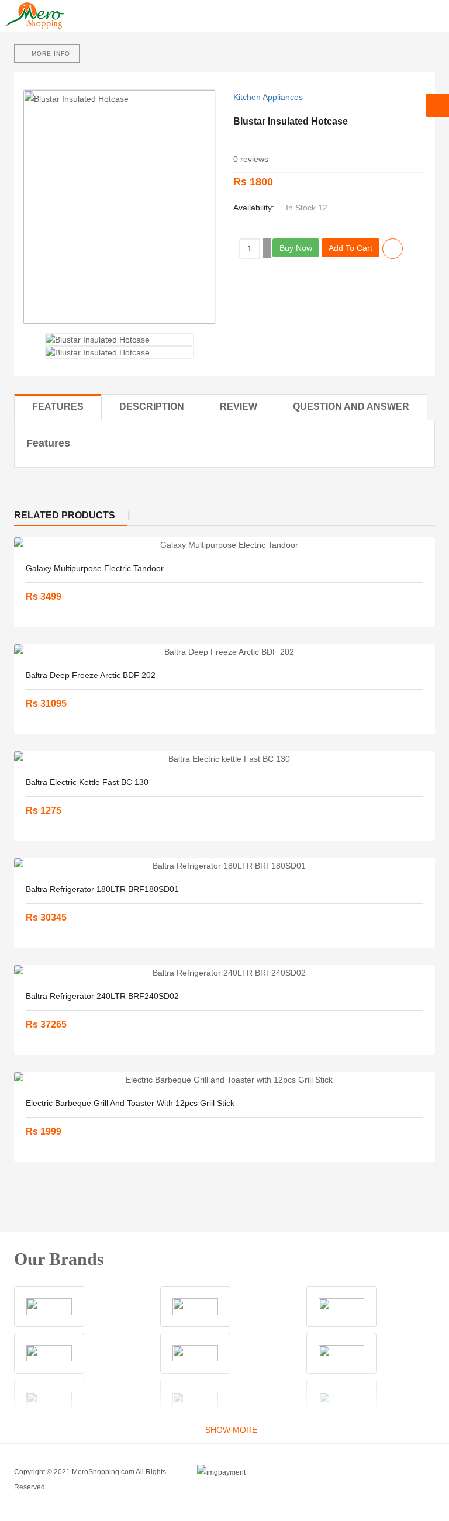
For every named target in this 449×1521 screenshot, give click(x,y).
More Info (49, 53)
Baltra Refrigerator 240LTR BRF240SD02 (102, 996)
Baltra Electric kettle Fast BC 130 (87, 782)
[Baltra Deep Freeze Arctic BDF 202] (224, 651)
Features (58, 407)
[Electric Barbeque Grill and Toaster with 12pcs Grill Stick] (224, 1079)
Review (238, 407)
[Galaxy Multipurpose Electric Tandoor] (224, 544)
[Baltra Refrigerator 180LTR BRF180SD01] (224, 865)
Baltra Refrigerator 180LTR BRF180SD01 (102, 889)
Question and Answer (351, 407)
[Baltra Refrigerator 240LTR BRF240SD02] (224, 972)
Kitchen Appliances (268, 97)
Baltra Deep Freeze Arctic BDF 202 (91, 675)
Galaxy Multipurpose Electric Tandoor (95, 568)
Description (151, 407)
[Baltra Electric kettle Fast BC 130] (224, 758)
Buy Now (295, 248)
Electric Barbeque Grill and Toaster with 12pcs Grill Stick (130, 1103)
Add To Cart (350, 248)
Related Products (64, 515)
